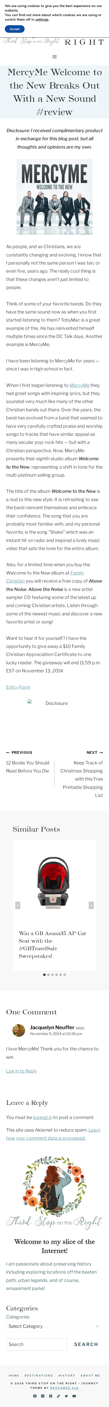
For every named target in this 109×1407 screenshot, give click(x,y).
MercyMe (79, 385)
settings (41, 19)
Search (86, 1344)
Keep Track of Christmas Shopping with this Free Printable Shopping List (81, 774)
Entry (11, 687)
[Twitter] (66, 1396)
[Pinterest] (50, 1396)
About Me (90, 1375)
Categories (17, 1316)
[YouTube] (74, 1396)
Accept (15, 29)
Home (14, 1375)
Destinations (39, 1375)
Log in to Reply (21, 1071)
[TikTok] (58, 1396)
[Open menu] (54, 57)
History (67, 1375)
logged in (42, 1117)
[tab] (44, 974)
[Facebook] (34, 1396)
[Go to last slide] (17, 905)
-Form (23, 687)
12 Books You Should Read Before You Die (27, 761)
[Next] (91, 905)
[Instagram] (42, 1396)
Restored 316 (64, 1387)
